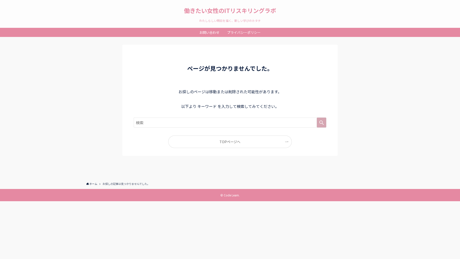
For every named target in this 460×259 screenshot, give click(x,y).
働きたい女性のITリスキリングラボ (230, 10)
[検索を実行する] (321, 123)
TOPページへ (229, 141)
